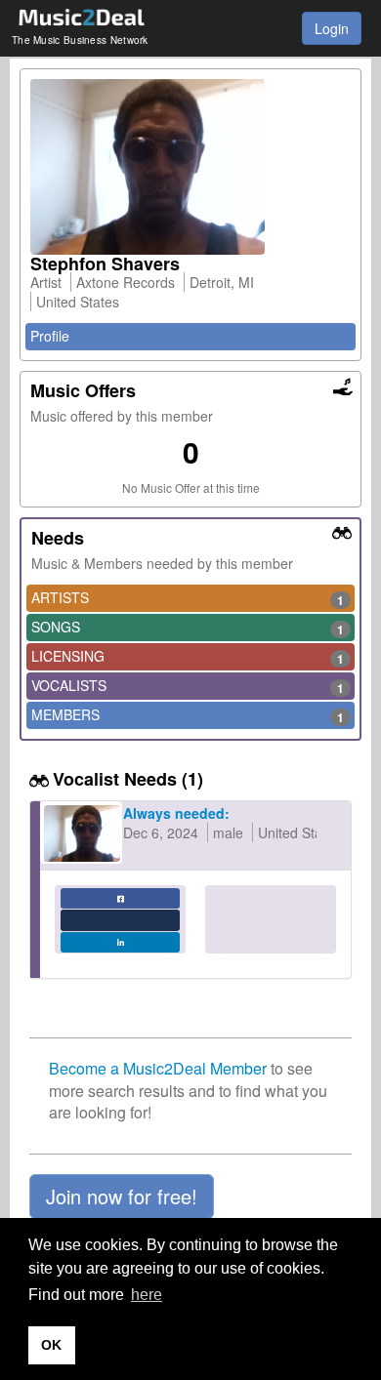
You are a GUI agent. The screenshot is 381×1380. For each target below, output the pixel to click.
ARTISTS (187, 598)
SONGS (187, 627)
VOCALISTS (187, 686)
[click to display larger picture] (190, 167)
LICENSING (187, 657)
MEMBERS (187, 715)
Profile (49, 335)
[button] (121, 1196)
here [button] (146, 1294)
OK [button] (51, 1345)
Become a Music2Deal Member (158, 1068)
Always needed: (176, 813)
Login (332, 28)
